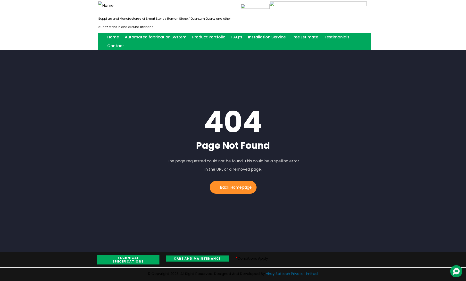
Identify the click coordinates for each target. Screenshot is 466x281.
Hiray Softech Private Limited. (291, 273)
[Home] (106, 5)
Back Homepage (236, 187)
